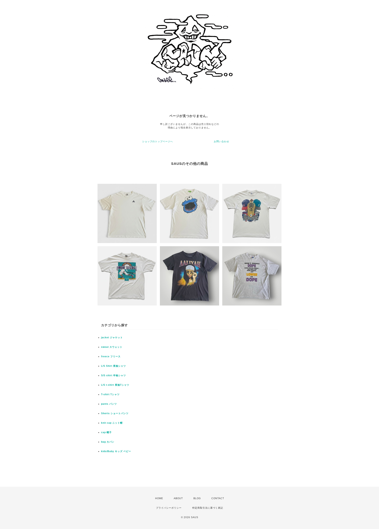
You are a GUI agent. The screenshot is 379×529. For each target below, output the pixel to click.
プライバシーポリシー (169, 507)
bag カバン (107, 441)
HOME (159, 498)
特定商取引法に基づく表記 (207, 507)
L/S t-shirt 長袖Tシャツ (115, 385)
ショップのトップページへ (157, 141)
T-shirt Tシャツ (110, 394)
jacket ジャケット (112, 337)
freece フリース (111, 356)
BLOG (197, 498)
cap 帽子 (106, 432)
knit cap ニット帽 (112, 423)
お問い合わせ (221, 141)
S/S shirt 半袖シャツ (113, 375)
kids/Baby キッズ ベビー (116, 451)
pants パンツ (109, 404)
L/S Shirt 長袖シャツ (113, 366)
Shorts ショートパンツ (115, 413)
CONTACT (217, 498)
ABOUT (178, 498)
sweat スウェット (111, 347)
